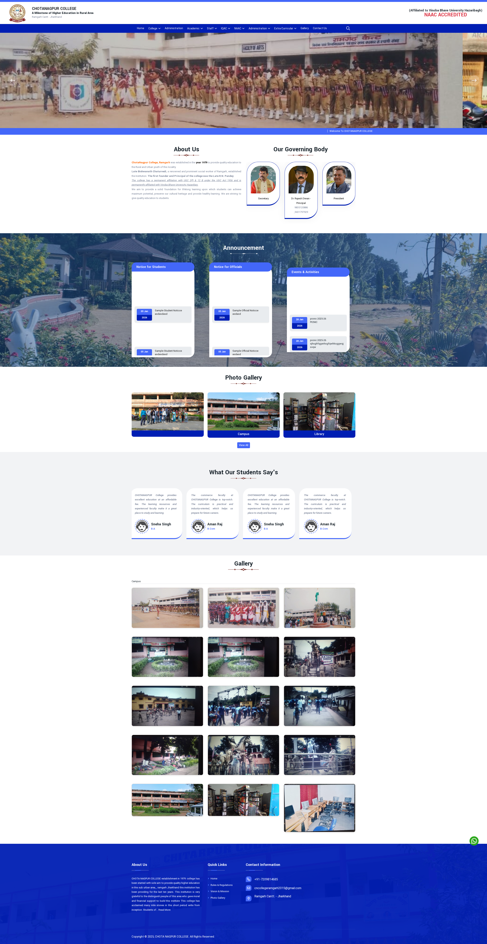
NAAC (237, 28)
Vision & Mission (219, 891)
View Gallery (169, 414)
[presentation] (13, 80)
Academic (193, 28)
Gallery (305, 28)
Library (168, 434)
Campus (319, 434)
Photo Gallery (217, 897)
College (152, 28)
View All (243, 445)
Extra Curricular (283, 28)
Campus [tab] (138, 581)
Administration (174, 28)
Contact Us (320, 28)
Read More (164, 909)
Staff (210, 28)
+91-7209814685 (266, 879)
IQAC (224, 28)
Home (140, 28)
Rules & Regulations (221, 885)
